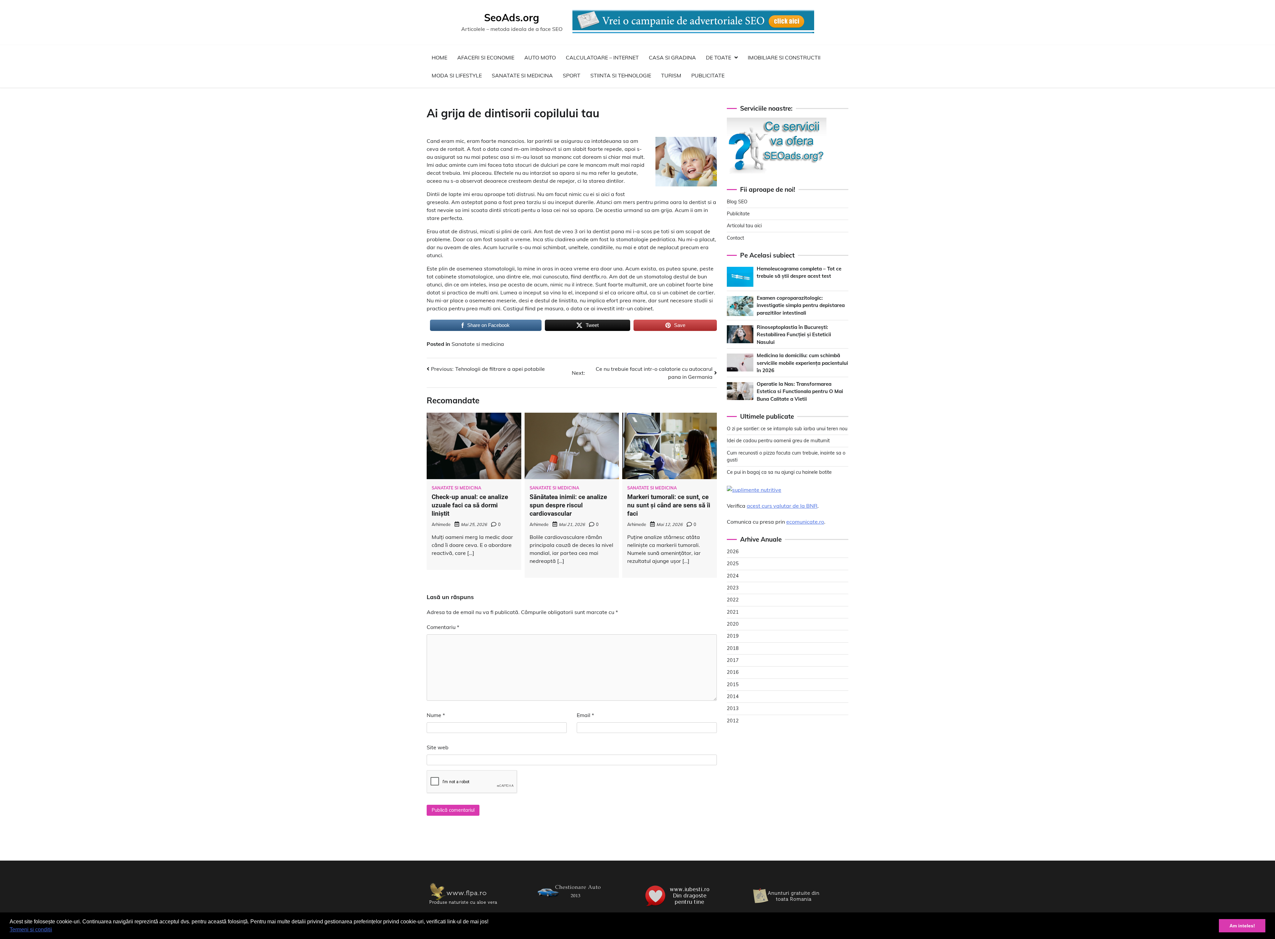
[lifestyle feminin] (463, 907)
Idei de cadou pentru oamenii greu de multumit (778, 441)
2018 (733, 648)
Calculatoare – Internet (602, 57)
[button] (54, 930)
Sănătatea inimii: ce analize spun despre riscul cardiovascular (568, 505)
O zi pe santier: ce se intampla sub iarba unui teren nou (787, 429)
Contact (735, 238)
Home (439, 57)
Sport (571, 75)
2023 (733, 588)
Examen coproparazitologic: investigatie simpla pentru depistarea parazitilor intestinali (801, 305)
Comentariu (443, 627)
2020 (733, 624)
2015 (733, 684)
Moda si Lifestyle (457, 75)
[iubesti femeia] (679, 907)
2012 (733, 721)
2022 (733, 600)
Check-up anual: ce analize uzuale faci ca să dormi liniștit (470, 505)
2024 (733, 576)
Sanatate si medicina (522, 75)
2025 (733, 564)
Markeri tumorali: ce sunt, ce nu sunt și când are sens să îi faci (668, 505)
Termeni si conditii (31, 929)
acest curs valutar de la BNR (782, 505)
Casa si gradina (672, 57)
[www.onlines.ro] (786, 907)
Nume (436, 715)
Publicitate (707, 75)
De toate (718, 57)
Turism (671, 75)
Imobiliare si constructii (784, 57)
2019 (733, 636)
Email (585, 715)
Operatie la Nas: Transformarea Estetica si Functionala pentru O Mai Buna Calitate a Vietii (800, 391)
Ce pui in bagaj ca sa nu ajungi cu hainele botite (779, 472)
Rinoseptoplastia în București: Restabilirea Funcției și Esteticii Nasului (794, 334)
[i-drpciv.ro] (571, 901)
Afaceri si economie (485, 57)
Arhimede (441, 524)
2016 (733, 672)
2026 (733, 552)
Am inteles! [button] (1242, 925)
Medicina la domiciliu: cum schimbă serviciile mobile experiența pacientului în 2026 (802, 362)
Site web (438, 747)
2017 (733, 660)
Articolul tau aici (744, 226)
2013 (733, 708)
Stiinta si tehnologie (620, 75)
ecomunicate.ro (805, 521)
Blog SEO (737, 202)
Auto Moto (540, 57)
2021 (733, 612)
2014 (733, 696)
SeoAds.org (511, 17)
